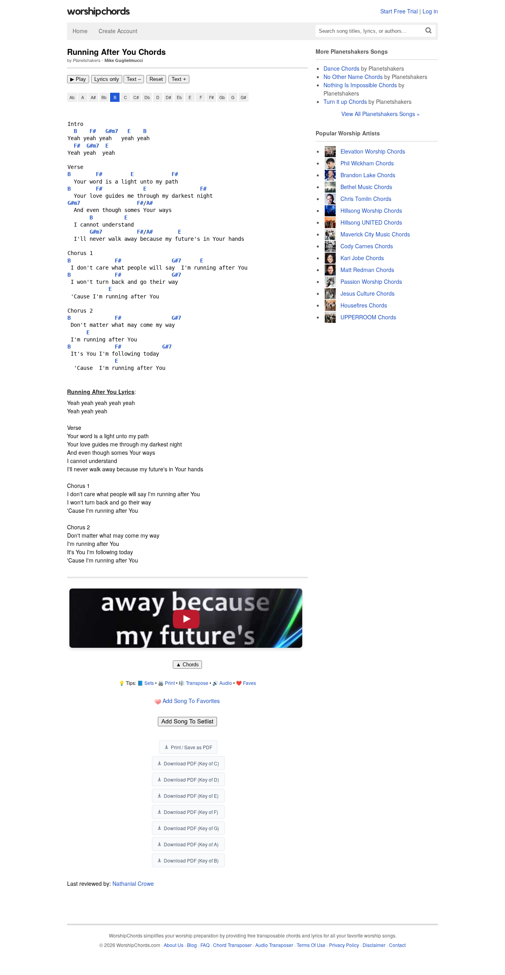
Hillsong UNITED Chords (371, 222)
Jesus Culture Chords (367, 293)
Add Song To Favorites (190, 701)
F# (211, 97)
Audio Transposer (274, 944)
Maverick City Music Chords (375, 234)
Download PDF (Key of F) (191, 811)
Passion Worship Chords (371, 281)
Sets (149, 682)
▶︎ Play (78, 79)
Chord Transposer (232, 944)
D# (168, 97)
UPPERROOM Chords (368, 317)
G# (243, 97)
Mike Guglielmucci (124, 60)
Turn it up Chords (345, 101)
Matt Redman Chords (367, 270)
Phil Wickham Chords (367, 163)
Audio (225, 682)
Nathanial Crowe (133, 883)
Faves (249, 682)
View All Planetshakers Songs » (380, 114)
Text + (179, 79)
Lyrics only (106, 79)
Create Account (118, 31)
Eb (179, 97)
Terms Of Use (311, 944)
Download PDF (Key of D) (191, 779)
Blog (192, 944)
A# (93, 97)
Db (147, 97)
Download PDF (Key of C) (191, 763)
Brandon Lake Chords (367, 175)
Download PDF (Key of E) (191, 795)
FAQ (204, 944)
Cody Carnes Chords (366, 246)
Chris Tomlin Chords (365, 198)
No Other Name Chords (353, 77)
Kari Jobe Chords (362, 258)
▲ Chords (187, 665)
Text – (134, 79)
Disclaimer (374, 944)
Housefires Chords (363, 305)
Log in (430, 11)
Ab (72, 97)
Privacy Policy (344, 944)
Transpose (197, 682)
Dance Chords (341, 68)
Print (170, 682)
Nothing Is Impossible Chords (360, 85)
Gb (222, 97)
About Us (173, 944)
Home (80, 31)
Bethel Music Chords (366, 187)
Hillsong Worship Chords (371, 210)
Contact (397, 944)
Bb (104, 97)
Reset (156, 79)
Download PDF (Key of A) (191, 844)
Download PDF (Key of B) (191, 860)
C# (136, 97)
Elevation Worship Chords (372, 151)
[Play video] (185, 618)
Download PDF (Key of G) (191, 828)
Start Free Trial (399, 11)
